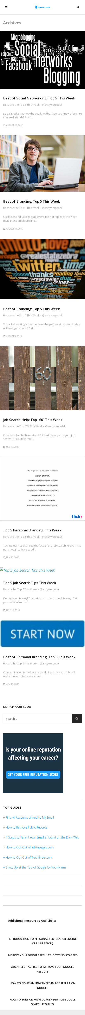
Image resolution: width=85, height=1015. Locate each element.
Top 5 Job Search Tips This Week (29, 582)
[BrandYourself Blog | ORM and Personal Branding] (42, 7)
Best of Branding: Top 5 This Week (31, 201)
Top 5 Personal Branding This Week (32, 530)
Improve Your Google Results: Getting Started (42, 955)
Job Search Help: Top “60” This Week (32, 419)
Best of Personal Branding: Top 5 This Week (39, 656)
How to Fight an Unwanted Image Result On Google (42, 985)
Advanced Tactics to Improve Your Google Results (42, 969)
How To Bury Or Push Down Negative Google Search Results (43, 1002)
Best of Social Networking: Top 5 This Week (39, 98)
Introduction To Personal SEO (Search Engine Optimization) (42, 941)
